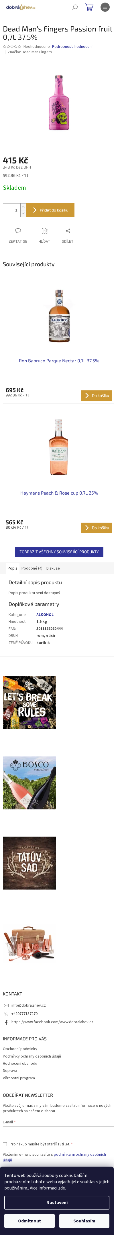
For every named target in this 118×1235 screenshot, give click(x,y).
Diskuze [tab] (53, 568)
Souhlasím (84, 1221)
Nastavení (57, 1203)
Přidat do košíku (54, 210)
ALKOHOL (45, 615)
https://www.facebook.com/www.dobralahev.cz (52, 1022)
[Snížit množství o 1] (23, 213)
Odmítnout (29, 1221)
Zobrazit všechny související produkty (59, 551)
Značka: (30, 52)
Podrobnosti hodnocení (72, 47)
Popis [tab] (12, 568)
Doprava (10, 1071)
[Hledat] (75, 7)
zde (61, 1188)
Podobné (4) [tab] (31, 568)
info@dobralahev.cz (28, 1005)
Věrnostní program (19, 1078)
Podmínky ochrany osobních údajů (32, 1056)
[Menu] (105, 7)
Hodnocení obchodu (20, 1063)
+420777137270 (24, 1014)
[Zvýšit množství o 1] (23, 206)
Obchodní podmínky (20, 1049)
